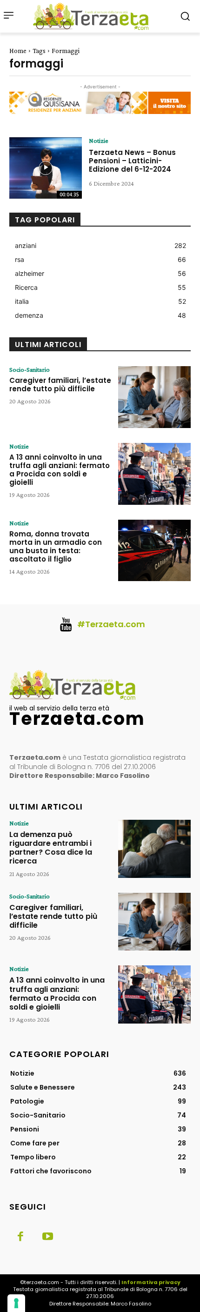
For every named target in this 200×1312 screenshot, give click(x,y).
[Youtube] (47, 1237)
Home (18, 50)
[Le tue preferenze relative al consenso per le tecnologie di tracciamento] (16, 1303)
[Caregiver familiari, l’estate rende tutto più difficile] (154, 397)
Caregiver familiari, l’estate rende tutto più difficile (60, 384)
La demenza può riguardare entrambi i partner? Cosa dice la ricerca (50, 848)
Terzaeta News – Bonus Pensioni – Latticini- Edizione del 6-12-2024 (132, 160)
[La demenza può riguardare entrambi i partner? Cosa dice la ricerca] (154, 849)
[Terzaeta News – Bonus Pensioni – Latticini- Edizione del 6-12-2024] (45, 168)
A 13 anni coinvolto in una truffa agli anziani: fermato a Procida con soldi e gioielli (59, 469)
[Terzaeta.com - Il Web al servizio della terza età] (93, 16)
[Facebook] (20, 1237)
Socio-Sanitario (29, 369)
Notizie (98, 140)
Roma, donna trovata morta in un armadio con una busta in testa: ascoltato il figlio (55, 546)
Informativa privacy (150, 1282)
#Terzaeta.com (111, 624)
